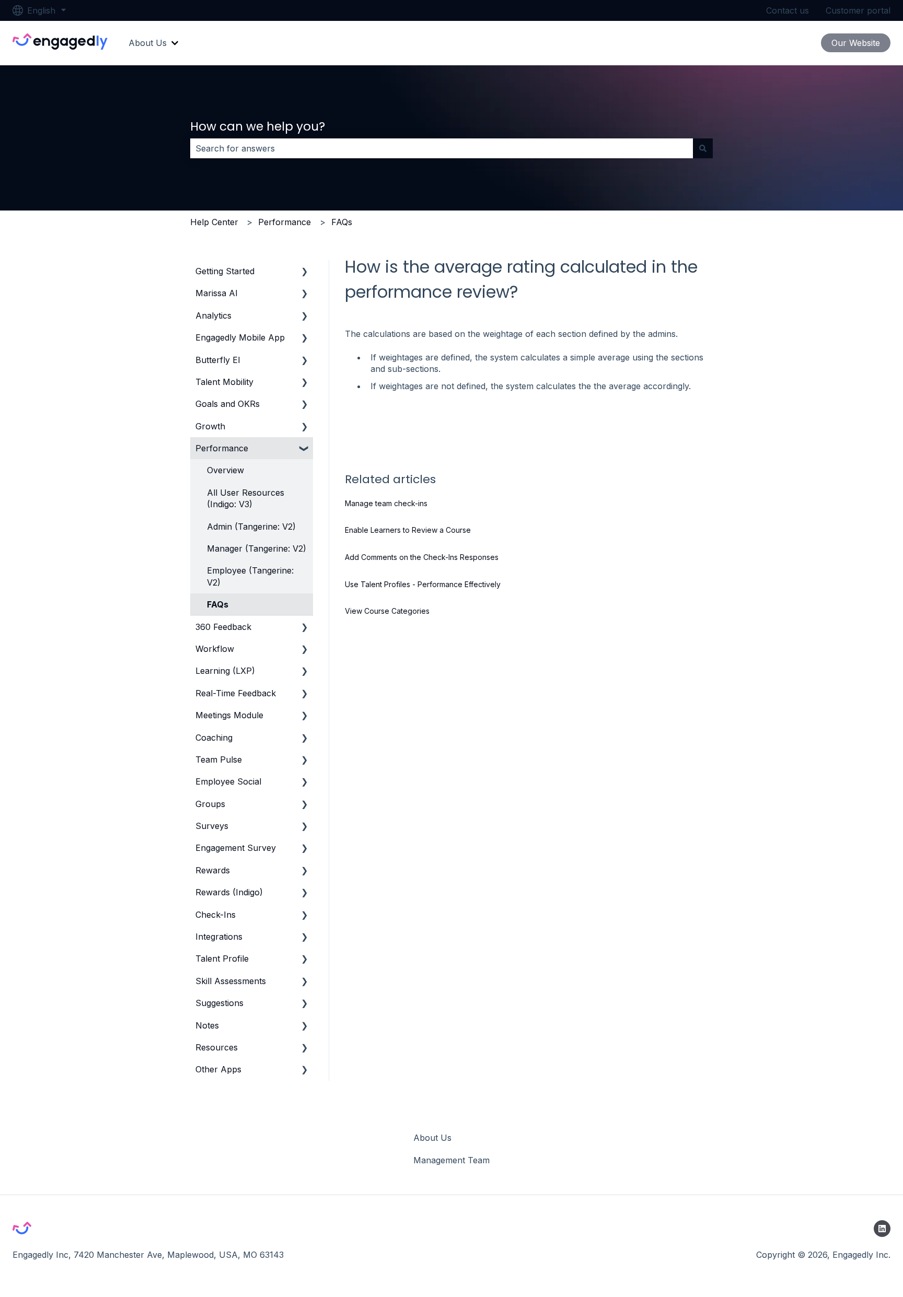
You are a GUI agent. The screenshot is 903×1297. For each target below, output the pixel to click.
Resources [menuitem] (216, 1047)
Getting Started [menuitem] (224, 271)
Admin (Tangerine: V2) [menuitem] (251, 526)
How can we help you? (257, 126)
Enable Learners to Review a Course (408, 529)
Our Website (855, 43)
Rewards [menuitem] (212, 870)
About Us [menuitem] (432, 1137)
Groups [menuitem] (210, 804)
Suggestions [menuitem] (219, 1003)
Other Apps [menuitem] (218, 1069)
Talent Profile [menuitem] (222, 958)
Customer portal (858, 10)
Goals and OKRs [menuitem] (227, 404)
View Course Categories (387, 610)
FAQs (341, 222)
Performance (284, 222)
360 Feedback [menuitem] (223, 627)
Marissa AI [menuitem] (216, 293)
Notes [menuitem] (207, 1025)
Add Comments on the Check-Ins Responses (422, 557)
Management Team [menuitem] (451, 1160)
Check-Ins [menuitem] (215, 914)
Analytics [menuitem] (213, 315)
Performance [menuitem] (221, 448)
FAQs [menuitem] (217, 604)
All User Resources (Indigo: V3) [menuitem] (245, 498)
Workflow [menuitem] (214, 649)
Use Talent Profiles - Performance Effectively (423, 584)
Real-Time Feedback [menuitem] (235, 693)
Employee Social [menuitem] (228, 781)
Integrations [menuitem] (218, 936)
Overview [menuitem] (225, 470)
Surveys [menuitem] (211, 826)
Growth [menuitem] (210, 426)
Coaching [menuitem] (214, 737)
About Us (148, 43)
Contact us (787, 10)
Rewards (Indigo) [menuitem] (229, 892)
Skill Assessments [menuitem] (230, 981)
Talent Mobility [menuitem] (224, 382)
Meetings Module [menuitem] (229, 715)
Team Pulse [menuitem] (218, 759)
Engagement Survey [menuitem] (235, 848)
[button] (304, 272)
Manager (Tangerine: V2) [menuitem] (256, 548)
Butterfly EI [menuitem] (217, 360)
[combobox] (441, 148)
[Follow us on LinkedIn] (882, 1228)
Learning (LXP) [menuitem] (225, 670)
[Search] (703, 148)
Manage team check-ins (386, 503)
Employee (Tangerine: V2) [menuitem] (250, 576)
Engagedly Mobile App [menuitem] (240, 337)
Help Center (214, 222)
